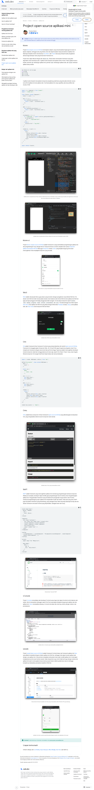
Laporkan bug (67, 771)
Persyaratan (22, 787)
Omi (24, 346)
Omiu (24, 415)
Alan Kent (58, 749)
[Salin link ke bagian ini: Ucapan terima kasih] (39, 745)
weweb (28, 653)
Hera (75, 653)
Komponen (45, 248)
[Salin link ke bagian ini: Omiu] (28, 410)
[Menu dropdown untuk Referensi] (25, 1)
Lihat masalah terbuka (67, 773)
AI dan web (4, 9)
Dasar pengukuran (40, 1)
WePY (24, 494)
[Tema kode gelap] (79, 68)
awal (54, 40)
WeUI (24, 297)
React (47, 53)
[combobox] (70, 1)
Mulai (86, 19)
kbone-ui (29, 244)
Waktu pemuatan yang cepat (16, 9)
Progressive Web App (55, 9)
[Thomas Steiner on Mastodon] (33, 33)
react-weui (30, 306)
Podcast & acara (77, 778)
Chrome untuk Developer (77, 771)
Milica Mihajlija (52, 749)
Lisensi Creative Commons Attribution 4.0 (59, 756)
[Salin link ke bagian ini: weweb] (29, 649)
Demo (54, 248)
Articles (4, 6)
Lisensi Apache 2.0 (35, 758)
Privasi (28, 787)
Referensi (21, 1)
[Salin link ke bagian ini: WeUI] (28, 292)
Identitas (44, 9)
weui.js (69, 304)
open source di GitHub (36, 50)
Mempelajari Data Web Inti (33, 9)
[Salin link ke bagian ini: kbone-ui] (31, 240)
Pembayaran (66, 9)
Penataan (60, 304)
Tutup (77, 19)
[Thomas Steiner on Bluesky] (35, 33)
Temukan (31, 1)
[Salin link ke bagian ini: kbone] (29, 45)
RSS (84, 780)
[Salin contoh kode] (80, 68)
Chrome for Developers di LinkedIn (86, 777)
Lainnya (49, 1)
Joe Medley (37, 749)
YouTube (85, 774)
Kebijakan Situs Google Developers (67, 758)
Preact (53, 53)
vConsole (29, 600)
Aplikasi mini (41, 20)
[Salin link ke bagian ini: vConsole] (31, 596)
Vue (44, 53)
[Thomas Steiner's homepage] (37, 33)
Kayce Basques (44, 749)
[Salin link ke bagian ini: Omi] (27, 342)
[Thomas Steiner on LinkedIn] (31, 33)
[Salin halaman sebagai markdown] (73, 25)
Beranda (25, 20)
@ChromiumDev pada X (87, 771)
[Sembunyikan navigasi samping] (16, 787)
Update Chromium (78, 774)
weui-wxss (25, 304)
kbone (28, 50)
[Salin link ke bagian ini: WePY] (28, 489)
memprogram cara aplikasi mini (56, 740)
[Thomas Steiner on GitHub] (29, 33)
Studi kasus (76, 776)
